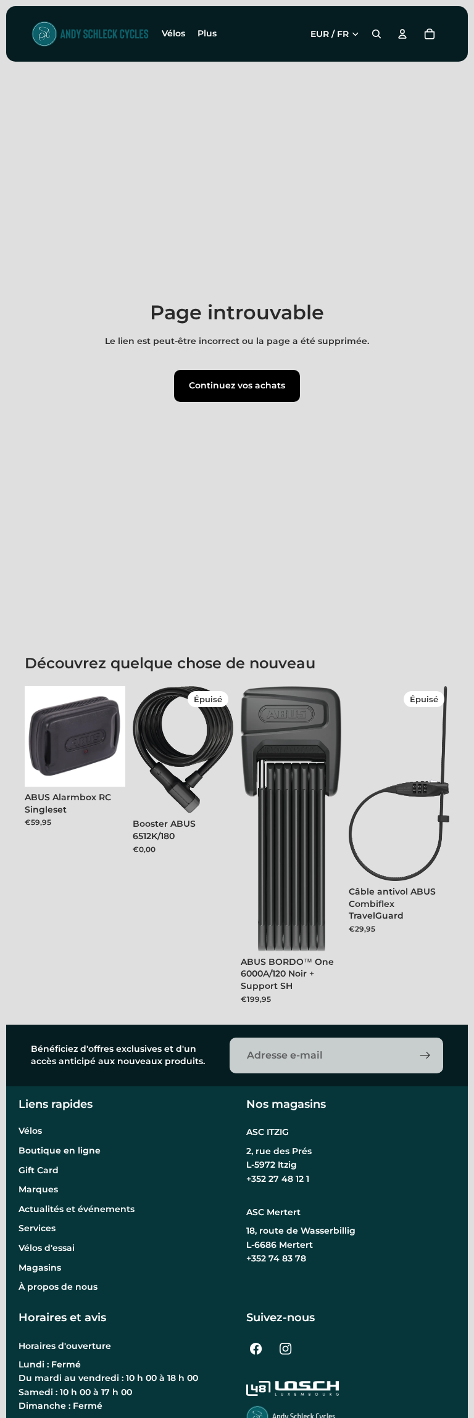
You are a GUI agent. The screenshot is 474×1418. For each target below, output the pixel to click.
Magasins (40, 1267)
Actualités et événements (77, 1209)
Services (37, 1228)
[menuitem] (207, 34)
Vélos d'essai (47, 1247)
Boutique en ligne (60, 1150)
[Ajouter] (106, 767)
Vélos (30, 1130)
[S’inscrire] (425, 1055)
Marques (38, 1189)
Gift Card (39, 1170)
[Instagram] (286, 1349)
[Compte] (402, 33)
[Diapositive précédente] (146, 749)
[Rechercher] (376, 33)
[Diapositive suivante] (219, 749)
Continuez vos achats (237, 385)
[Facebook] (256, 1349)
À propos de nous (58, 1286)
